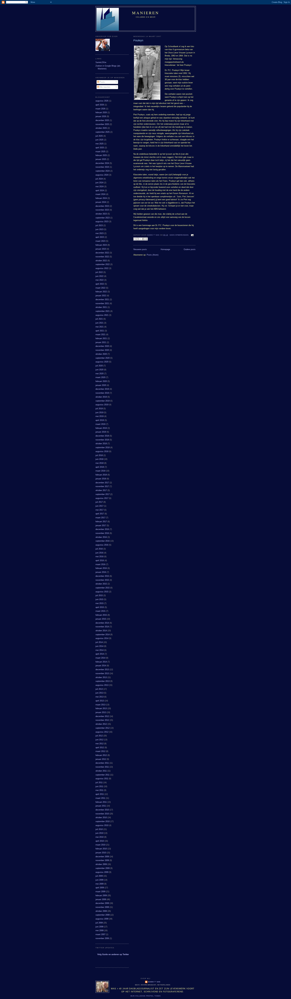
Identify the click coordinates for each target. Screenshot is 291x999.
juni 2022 (99, 276)
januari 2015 (100, 619)
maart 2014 (100, 658)
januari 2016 (100, 572)
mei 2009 (99, 884)
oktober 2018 (101, 443)
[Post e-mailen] (192, 235)
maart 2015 (100, 611)
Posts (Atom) (152, 255)
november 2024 (102, 167)
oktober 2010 (101, 817)
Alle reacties (104, 87)
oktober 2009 (101, 864)
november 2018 (102, 440)
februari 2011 (101, 802)
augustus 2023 (101, 221)
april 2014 (99, 654)
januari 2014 (100, 665)
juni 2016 (99, 553)
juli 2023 (99, 225)
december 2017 (102, 482)
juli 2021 (99, 319)
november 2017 (102, 486)
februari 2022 (101, 291)
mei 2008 (99, 930)
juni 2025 (99, 140)
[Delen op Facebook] (143, 239)
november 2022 (102, 257)
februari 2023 (101, 245)
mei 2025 (99, 144)
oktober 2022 (101, 260)
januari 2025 (100, 159)
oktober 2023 (101, 214)
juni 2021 (99, 323)
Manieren (145, 12)
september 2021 (102, 311)
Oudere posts (190, 249)
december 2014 (102, 623)
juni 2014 (99, 646)
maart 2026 (100, 109)
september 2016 (102, 541)
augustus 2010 (101, 825)
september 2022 (102, 264)
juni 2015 (99, 599)
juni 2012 (99, 739)
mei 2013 (99, 697)
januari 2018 (100, 479)
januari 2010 (100, 852)
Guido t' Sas (154, 982)
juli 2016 (99, 549)
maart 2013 (100, 705)
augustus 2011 (101, 778)
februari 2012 (101, 755)
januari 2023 (100, 249)
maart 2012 (100, 751)
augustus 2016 (101, 545)
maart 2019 (100, 424)
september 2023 (102, 218)
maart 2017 (100, 517)
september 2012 (102, 728)
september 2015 (102, 588)
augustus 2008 (101, 919)
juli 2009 (99, 876)
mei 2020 (99, 373)
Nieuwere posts (140, 249)
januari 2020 (100, 385)
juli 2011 (99, 782)
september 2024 (102, 171)
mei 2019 (99, 416)
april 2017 (99, 514)
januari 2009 (100, 899)
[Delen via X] (140, 239)
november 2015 (102, 580)
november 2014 (102, 627)
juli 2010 (99, 829)
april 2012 (99, 747)
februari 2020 (101, 381)
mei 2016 (99, 556)
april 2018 (99, 467)
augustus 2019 (101, 404)
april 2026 (99, 105)
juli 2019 (99, 408)
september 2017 (102, 494)
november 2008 (102, 907)
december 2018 (102, 436)
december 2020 (102, 346)
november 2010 (102, 814)
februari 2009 (101, 895)
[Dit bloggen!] (137, 239)
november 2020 (102, 350)
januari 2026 (100, 116)
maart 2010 (100, 845)
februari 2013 (101, 708)
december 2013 (102, 669)
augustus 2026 (101, 101)
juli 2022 (99, 272)
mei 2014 (99, 650)
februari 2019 (101, 428)
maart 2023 (100, 241)
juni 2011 (99, 786)
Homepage (165, 249)
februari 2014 (101, 662)
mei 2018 (99, 463)
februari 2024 (101, 198)
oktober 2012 (101, 724)
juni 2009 (99, 880)
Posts (102, 82)
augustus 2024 (101, 175)
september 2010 (102, 821)
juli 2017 (99, 502)
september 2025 (102, 132)
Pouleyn (138, 40)
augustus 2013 (101, 685)
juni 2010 (99, 833)
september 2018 (102, 447)
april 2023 (99, 237)
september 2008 (102, 915)
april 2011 (99, 794)
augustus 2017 (101, 498)
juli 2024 (99, 179)
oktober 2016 (101, 537)
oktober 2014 (101, 630)
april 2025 (99, 147)
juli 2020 (99, 366)
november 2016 (102, 533)
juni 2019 (99, 412)
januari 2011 (100, 806)
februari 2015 (101, 615)
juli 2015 (99, 595)
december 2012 (102, 716)
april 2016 (99, 560)
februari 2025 (101, 155)
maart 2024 (100, 194)
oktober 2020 (101, 354)
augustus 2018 (101, 451)
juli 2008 (99, 923)
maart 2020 (100, 377)
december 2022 (102, 253)
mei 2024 (99, 186)
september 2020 (102, 358)
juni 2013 (99, 693)
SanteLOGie (100, 62)
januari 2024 (100, 202)
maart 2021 (100, 334)
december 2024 (102, 163)
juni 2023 (99, 229)
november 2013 (102, 673)
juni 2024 (99, 182)
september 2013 (102, 681)
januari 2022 (100, 295)
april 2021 (99, 331)
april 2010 (99, 841)
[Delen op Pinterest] (146, 239)
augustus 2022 (101, 268)
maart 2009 (100, 891)
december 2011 (102, 763)
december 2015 (102, 576)
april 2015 (99, 607)
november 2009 (102, 860)
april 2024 (99, 190)
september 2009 (102, 868)
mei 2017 (99, 510)
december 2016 (102, 529)
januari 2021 (100, 342)
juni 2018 (99, 459)
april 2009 (99, 887)
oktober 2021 (101, 307)
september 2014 (102, 634)
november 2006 (102, 938)
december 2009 (102, 856)
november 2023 (102, 210)
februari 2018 (101, 475)
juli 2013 (99, 689)
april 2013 (99, 701)
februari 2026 (101, 112)
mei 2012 (99, 743)
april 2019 (99, 420)
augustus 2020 (101, 362)
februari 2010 (101, 849)
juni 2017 (99, 506)
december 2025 (102, 120)
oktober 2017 (101, 490)
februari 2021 (101, 338)
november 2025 (102, 124)
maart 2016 (100, 564)
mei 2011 (99, 790)
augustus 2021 (101, 315)
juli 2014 (99, 642)
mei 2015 (99, 603)
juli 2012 (99, 736)
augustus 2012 (101, 732)
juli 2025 (99, 136)
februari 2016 (101, 568)
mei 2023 (99, 233)
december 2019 (102, 389)
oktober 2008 (101, 911)
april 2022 (99, 284)
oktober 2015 (101, 584)
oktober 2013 (101, 677)
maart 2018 (100, 471)
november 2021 (102, 303)
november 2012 (102, 720)
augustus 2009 (101, 872)
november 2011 (102, 767)
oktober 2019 (101, 397)
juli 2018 (99, 455)
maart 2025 (100, 151)
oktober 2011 (101, 771)
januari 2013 (100, 712)
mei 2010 (99, 837)
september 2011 (102, 775)
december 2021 (102, 299)
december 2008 (102, 903)
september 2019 (102, 401)
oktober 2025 (101, 128)
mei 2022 (99, 280)
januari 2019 (100, 432)
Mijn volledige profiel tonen (145, 996)
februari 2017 (101, 521)
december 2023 (102, 206)
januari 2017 (100, 525)
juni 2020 (99, 369)
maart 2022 (100, 288)
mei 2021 (99, 327)
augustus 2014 (101, 638)
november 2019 (102, 393)
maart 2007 (100, 934)
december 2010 (102, 810)
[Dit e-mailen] (134, 239)
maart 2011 (100, 798)
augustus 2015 (101, 592)
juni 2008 (99, 927)
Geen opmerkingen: (180, 235)
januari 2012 (100, 759)
